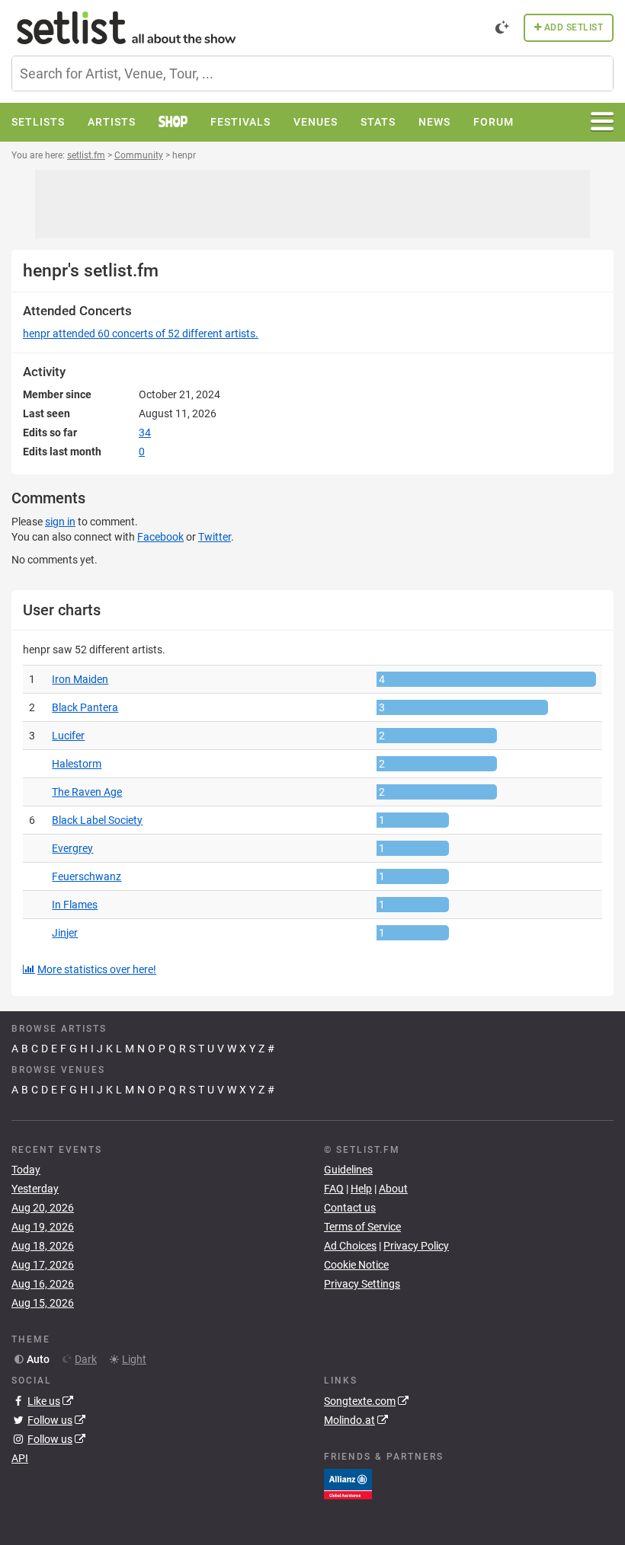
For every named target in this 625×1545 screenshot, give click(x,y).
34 (145, 432)
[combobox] (312, 73)
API (19, 1458)
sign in (60, 522)
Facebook (160, 537)
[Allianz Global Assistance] (348, 1482)
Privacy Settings (362, 1284)
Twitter (214, 537)
